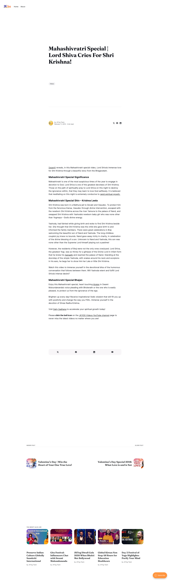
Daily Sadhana (59, 309)
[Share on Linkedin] (119, 123)
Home (16, 7)
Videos (52, 83)
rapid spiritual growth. (110, 194)
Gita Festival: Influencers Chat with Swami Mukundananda (59, 556)
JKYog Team (60, 122)
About (23, 7)
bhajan (96, 284)
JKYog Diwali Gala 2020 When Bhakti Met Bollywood (84, 555)
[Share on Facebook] (116, 123)
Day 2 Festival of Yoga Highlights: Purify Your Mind (131, 555)
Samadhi (69, 255)
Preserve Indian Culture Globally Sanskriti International (35, 556)
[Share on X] (113, 123)
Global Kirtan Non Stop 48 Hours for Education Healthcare (107, 556)
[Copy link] (112, 352)
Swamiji (52, 167)
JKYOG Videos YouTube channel (94, 315)
